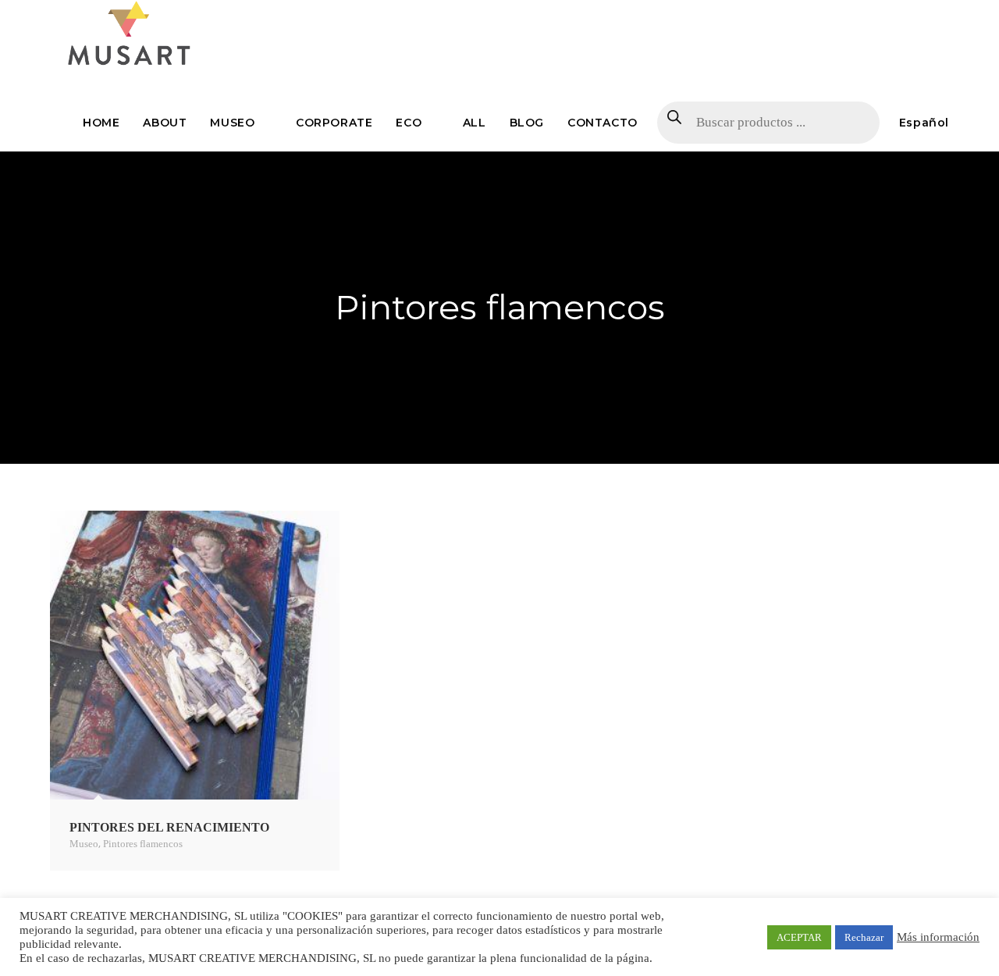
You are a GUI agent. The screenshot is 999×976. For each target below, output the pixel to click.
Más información (938, 937)
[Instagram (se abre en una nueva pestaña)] (923, 14)
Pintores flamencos (143, 844)
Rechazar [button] (863, 937)
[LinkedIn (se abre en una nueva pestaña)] (941, 14)
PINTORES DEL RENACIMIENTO (169, 827)
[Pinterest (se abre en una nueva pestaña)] (903, 14)
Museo (83, 844)
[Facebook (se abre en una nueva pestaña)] (883, 14)
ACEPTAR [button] (799, 937)
